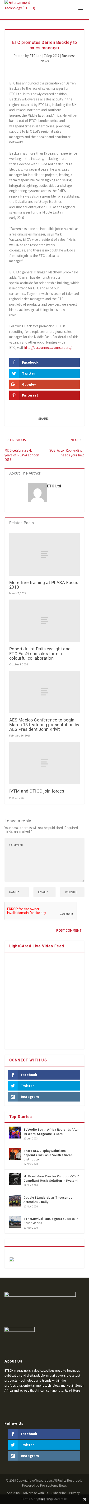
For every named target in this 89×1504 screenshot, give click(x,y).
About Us (13, 1493)
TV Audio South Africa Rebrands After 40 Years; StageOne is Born (51, 1131)
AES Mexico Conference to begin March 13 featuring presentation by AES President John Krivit (44, 724)
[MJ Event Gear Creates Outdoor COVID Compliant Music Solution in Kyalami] (15, 1179)
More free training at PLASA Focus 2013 (43, 585)
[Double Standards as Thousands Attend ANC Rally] (15, 1200)
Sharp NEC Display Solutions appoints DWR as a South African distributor (48, 1155)
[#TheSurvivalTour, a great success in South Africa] (15, 1222)
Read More (72, 1390)
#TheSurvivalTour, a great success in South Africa (50, 1221)
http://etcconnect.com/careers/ (47, 347)
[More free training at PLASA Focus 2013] (44, 554)
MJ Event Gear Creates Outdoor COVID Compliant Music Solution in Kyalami (51, 1178)
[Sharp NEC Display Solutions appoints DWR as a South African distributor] (15, 1154)
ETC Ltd (35, 55)
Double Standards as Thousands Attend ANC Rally (47, 1199)
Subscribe (59, 1493)
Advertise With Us (35, 1493)
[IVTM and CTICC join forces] (44, 763)
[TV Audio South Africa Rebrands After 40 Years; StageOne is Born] (15, 1132)
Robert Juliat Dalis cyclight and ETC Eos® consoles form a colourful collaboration (40, 653)
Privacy (74, 1493)
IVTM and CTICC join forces (36, 791)
